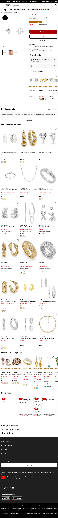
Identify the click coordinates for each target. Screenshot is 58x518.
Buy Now (43, 36)
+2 (52, 386)
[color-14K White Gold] (26, 385)
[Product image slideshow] (15, 31)
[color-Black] (43, 99)
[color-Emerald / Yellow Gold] (48, 386)
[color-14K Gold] (24, 385)
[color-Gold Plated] (24, 236)
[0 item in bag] (56, 5)
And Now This (33, 14)
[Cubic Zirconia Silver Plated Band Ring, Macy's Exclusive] (48, 250)
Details (45, 24)
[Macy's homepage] (1, 12)
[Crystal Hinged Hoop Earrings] (10, 139)
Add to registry (43, 40)
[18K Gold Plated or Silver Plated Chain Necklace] (29, 176)
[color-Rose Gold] (2, 383)
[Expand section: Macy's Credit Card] (29, 446)
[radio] (40, 99)
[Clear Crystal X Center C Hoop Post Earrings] (10, 213)
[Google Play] (17, 498)
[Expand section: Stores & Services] (29, 450)
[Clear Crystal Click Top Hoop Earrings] (29, 139)
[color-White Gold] (5, 383)
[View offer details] (43, 60)
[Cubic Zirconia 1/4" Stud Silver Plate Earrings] (53, 80)
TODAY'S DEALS (6, 1)
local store (40, 50)
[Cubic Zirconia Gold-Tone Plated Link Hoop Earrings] (10, 250)
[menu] (2, 5)
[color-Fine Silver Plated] (21, 236)
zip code (39, 46)
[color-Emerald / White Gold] (45, 386)
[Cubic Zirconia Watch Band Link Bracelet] (10, 176)
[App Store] (5, 498)
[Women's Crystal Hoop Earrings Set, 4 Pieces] (48, 287)
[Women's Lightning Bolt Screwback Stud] (43, 80)
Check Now (18, 478)
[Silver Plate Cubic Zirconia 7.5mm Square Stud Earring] (33, 80)
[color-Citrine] (35, 388)
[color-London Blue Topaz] (37, 388)
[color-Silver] (45, 99)
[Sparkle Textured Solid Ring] (29, 250)
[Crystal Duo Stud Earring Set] (48, 213)
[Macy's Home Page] (7, 5)
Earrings (15, 12)
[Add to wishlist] (26, 16)
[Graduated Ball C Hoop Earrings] (29, 287)
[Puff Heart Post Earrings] (48, 139)
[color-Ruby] (50, 386)
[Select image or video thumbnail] (4, 52)
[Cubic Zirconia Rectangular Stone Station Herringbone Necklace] (48, 324)
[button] (15, 34)
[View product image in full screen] (3, 46)
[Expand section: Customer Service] (29, 442)
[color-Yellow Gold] (7, 383)
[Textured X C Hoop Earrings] (10, 287)
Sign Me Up (29, 465)
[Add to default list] (37, 76)
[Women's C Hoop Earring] (29, 213)
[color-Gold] (40, 99)
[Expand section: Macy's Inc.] (29, 454)
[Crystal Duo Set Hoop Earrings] (29, 324)
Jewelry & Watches (8, 12)
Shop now (51, 10)
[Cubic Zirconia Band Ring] (48, 176)
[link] (33, 94)
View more (29, 120)
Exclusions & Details (11, 478)
